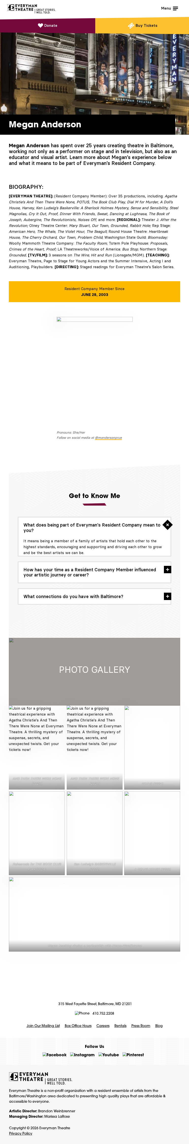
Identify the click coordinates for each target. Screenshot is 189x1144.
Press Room (140, 1026)
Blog (159, 1026)
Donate (50, 25)
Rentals (120, 1026)
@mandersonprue (108, 438)
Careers (103, 1026)
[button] (94, 527)
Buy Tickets (147, 25)
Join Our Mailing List (43, 1026)
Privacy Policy (20, 1134)
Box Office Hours (78, 1026)
